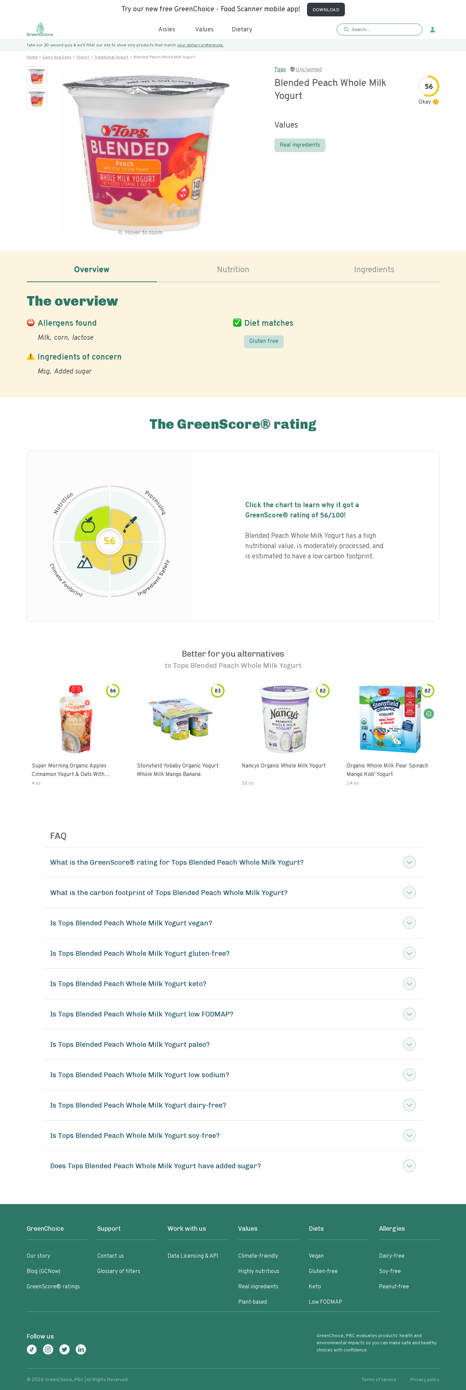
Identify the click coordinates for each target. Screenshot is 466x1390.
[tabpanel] (233, 333)
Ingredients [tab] (374, 270)
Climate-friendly (258, 1256)
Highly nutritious (258, 1271)
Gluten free (263, 341)
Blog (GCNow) (43, 1271)
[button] (379, 30)
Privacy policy (424, 1380)
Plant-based (252, 1302)
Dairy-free (392, 1256)
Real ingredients (300, 145)
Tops (280, 70)
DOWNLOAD (325, 10)
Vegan (316, 1256)
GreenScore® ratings (53, 1287)
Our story (38, 1256)
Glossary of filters (118, 1271)
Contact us (110, 1256)
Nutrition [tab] (233, 270)
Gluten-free (323, 1271)
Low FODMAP (325, 1302)
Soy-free (390, 1271)
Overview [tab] (92, 270)
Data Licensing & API (193, 1256)
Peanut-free (394, 1287)
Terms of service (378, 1380)
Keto (315, 1287)
